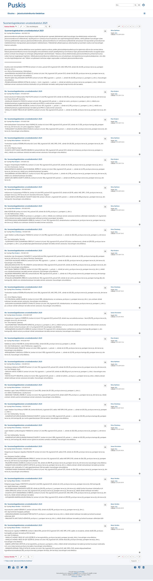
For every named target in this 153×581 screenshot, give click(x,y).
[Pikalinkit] (144, 13)
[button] (119, 26)
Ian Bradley (81, 571)
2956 (116, 232)
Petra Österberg (115, 229)
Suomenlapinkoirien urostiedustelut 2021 (25, 23)
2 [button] (125, 26)
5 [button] (133, 26)
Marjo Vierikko (115, 478)
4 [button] (130, 26)
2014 (116, 33)
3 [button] (127, 26)
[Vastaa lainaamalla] (105, 31)
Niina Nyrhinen (115, 30)
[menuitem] (143, 5)
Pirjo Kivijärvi (115, 91)
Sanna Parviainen (116, 312)
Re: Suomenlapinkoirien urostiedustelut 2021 (23, 91)
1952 (116, 315)
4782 (116, 481)
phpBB (75, 573)
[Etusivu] (17, 4)
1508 (116, 94)
